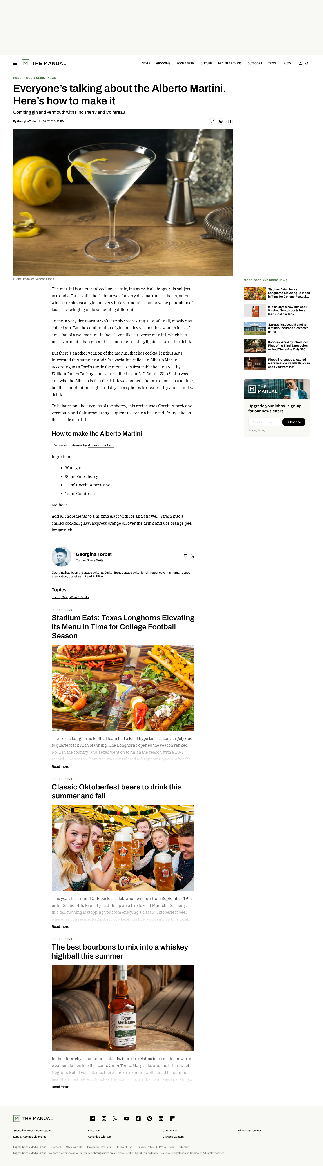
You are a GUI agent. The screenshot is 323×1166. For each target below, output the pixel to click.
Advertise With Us (99, 1137)
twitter (192, 556)
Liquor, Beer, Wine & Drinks (70, 597)
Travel (273, 63)
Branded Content (173, 1137)
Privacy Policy (256, 431)
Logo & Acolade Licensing (29, 1137)
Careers (56, 1147)
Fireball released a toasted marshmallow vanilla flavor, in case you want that (289, 363)
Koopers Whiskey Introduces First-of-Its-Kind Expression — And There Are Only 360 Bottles (288, 347)
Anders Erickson (101, 445)
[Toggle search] (307, 63)
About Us (94, 1130)
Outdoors (255, 63)
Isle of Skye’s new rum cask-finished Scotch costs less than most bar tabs (288, 311)
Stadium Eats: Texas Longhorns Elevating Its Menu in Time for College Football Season (289, 295)
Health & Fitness (230, 63)
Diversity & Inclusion (99, 1147)
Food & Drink (186, 63)
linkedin (185, 556)
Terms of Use (124, 1147)
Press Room (166, 1147)
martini (67, 288)
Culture (206, 63)
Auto (287, 63)
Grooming (163, 63)
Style (146, 63)
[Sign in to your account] (301, 63)
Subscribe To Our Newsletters (32, 1130)
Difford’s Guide (90, 366)
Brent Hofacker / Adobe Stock (33, 279)
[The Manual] (44, 63)
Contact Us (170, 1130)
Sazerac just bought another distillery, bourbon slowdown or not (288, 328)
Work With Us (74, 1147)
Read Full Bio (93, 576)
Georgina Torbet (27, 121)
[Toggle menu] (15, 63)
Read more (60, 766)
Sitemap (184, 1147)
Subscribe (294, 422)
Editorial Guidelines (249, 1130)
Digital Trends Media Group (29, 1147)
